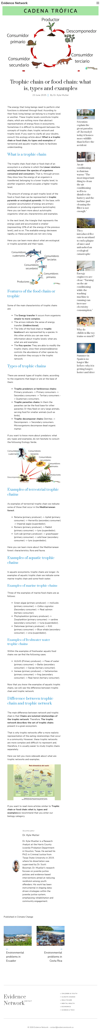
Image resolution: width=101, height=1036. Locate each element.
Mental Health (68, 1003)
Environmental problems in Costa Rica (53, 957)
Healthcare (67, 1000)
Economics (66, 1007)
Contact (28, 1001)
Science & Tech (68, 1010)
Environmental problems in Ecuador (15, 957)
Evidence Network (14, 3)
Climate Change (25, 916)
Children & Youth (69, 994)
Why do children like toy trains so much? (86, 333)
